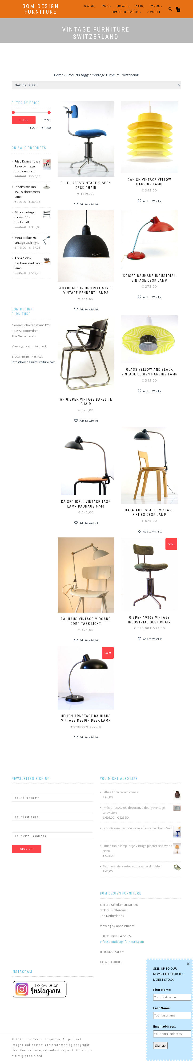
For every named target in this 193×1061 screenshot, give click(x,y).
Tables (139, 6)
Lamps (105, 6)
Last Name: (20, 809)
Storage (122, 6)
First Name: (21, 790)
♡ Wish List (153, 12)
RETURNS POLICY (112, 952)
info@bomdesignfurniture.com (34, 362)
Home (58, 75)
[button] (86, 204)
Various (155, 6)
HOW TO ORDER (111, 962)
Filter (23, 120)
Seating (89, 6)
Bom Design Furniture (40, 9)
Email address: (23, 828)
